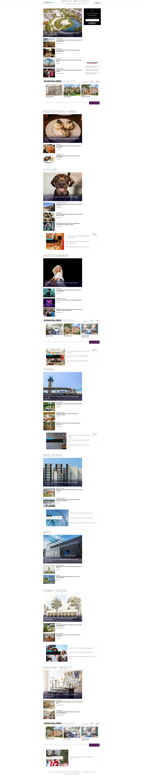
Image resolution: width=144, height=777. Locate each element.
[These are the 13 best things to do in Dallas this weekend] (49, 302)
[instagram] (98, 3)
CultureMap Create (59, 226)
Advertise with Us (77, 771)
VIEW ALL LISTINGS (94, 102)
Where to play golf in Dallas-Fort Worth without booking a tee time (77, 246)
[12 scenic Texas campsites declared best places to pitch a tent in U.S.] (49, 406)
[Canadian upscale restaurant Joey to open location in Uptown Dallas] (49, 158)
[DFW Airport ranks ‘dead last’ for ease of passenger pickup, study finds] (62, 386)
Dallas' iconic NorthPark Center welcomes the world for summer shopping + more (78, 352)
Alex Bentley (58, 63)
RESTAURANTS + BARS (59, 111)
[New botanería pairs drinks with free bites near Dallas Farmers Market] (49, 52)
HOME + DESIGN (55, 591)
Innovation (79, 3)
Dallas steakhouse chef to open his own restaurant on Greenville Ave (93, 73)
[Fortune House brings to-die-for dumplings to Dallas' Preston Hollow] (62, 128)
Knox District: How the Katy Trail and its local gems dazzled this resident (78, 436)
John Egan (46, 200)
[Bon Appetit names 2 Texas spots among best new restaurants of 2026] (49, 416)
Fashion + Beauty (74, 3)
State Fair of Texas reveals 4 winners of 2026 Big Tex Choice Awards (82, 522)
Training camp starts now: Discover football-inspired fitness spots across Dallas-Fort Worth (67, 224)
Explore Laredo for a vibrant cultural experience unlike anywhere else (81, 648)
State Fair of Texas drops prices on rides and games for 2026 (81, 513)
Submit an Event (64, 771)
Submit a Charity (70, 771)
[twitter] (96, 3)
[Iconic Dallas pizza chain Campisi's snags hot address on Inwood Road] (49, 148)
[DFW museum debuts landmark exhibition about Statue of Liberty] (49, 569)
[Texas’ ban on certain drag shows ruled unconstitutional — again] (62, 273)
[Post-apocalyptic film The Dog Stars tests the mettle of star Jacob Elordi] (49, 292)
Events (83, 3)
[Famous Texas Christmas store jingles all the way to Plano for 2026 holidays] (49, 627)
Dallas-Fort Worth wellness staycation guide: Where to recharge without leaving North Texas (77, 242)
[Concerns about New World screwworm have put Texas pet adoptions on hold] (49, 216)
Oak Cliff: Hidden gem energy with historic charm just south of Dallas (79, 441)
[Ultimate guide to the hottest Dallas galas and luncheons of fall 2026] (49, 72)
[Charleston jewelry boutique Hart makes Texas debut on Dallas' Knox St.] (62, 684)
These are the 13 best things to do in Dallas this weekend (69, 300)
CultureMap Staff (47, 36)
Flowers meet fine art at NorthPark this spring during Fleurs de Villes (78, 357)
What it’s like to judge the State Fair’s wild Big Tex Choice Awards (81, 517)
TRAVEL (49, 369)
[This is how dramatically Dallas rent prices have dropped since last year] (62, 472)
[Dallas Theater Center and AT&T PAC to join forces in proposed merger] (49, 579)
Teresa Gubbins (46, 142)
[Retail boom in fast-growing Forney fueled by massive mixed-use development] (49, 502)
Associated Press (59, 217)
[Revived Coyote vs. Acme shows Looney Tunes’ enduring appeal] (49, 62)
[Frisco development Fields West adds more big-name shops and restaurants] (49, 714)
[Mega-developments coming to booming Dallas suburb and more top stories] (62, 23)
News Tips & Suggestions (57, 771)
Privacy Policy (93, 771)
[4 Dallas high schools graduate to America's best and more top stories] (49, 206)
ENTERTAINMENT (56, 256)
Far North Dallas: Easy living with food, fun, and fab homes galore (78, 445)
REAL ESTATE (53, 455)
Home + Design (67, 3)
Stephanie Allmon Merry (60, 73)
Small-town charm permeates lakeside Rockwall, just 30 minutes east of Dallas (82, 657)
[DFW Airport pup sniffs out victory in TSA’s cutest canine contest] (62, 187)
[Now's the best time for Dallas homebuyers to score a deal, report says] (49, 492)
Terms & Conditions (87, 771)
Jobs (81, 771)
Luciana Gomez (58, 53)
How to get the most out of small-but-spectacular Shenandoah (80, 652)
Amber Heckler (58, 43)
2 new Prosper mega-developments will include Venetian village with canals (92, 70)
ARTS (47, 532)
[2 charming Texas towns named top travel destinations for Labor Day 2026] (49, 42)
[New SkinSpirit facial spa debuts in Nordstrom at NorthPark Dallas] (49, 704)
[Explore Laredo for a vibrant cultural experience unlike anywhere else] (49, 425)
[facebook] (95, 3)
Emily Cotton (58, 638)
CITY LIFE (50, 170)
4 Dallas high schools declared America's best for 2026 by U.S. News (93, 67)
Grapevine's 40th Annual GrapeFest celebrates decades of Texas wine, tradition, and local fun (69, 310)
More (86, 3)
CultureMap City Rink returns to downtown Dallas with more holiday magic (82, 758)
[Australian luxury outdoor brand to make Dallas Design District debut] (62, 607)
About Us (50, 771)
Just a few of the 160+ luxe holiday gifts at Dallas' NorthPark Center (77, 361)
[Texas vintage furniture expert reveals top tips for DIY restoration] (49, 637)
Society (63, 3)
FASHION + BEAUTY (57, 668)
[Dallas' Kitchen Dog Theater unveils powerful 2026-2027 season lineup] (62, 549)
